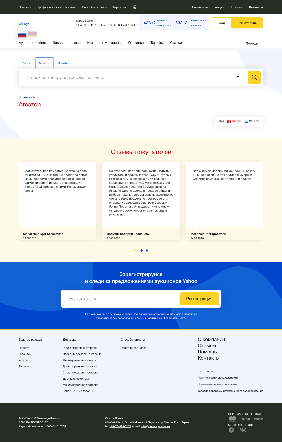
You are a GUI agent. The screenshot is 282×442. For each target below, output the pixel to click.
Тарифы (156, 43)
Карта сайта (205, 371)
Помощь (252, 43)
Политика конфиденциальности (166, 317)
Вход (221, 23)
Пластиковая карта (134, 347)
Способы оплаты (94, 7)
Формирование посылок (79, 360)
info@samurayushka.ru (155, 426)
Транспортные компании (79, 366)
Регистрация (247, 23)
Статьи (176, 43)
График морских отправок (56, 7)
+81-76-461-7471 (120, 426)
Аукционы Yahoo (32, 43)
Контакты (256, 7)
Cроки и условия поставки (80, 372)
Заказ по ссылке (67, 43)
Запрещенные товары (78, 391)
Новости (25, 7)
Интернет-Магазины (104, 43)
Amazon (44, 63)
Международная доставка (80, 384)
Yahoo (26, 63)
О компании (199, 7)
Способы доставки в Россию (82, 354)
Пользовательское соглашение (217, 384)
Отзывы (237, 7)
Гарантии (119, 7)
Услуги (219, 7)
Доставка (136, 43)
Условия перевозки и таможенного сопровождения (230, 390)
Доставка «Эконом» (76, 378)
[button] (136, 250)
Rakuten (64, 63)
